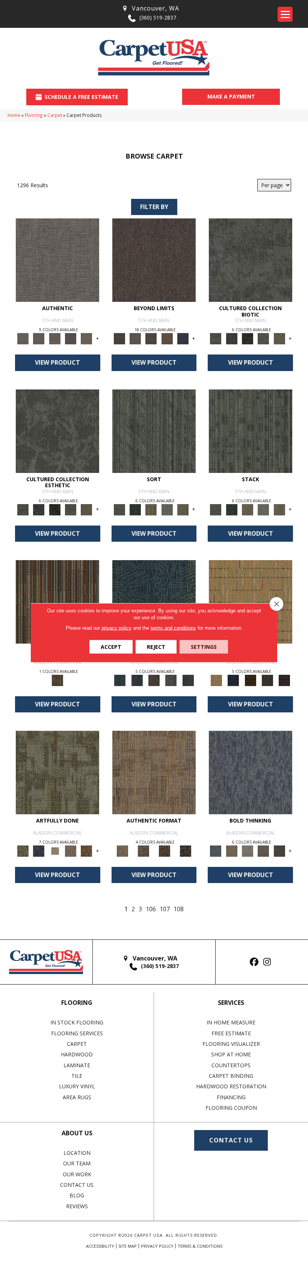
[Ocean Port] (137, 679)
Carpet (54, 115)
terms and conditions (173, 627)
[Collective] (247, 338)
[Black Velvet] (284, 679)
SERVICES (231, 1002)
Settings (204, 646)
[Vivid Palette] (86, 850)
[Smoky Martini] (267, 679)
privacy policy (116, 627)
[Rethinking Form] (164, 850)
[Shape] (250, 771)
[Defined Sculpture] (154, 771)
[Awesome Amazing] (70, 850)
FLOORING (76, 1002)
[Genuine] (55, 338)
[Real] (86, 338)
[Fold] (151, 509)
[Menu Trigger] (285, 14)
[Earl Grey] (171, 679)
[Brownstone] (153, 679)
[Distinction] (279, 338)
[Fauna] (167, 338)
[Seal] (279, 850)
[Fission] (263, 850)
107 (165, 909)
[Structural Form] (185, 850)
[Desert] (135, 338)
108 (179, 909)
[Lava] (247, 850)
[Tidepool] (154, 601)
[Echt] (38, 338)
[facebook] (254, 962)
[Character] (232, 338)
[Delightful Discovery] (57, 771)
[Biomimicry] (250, 259)
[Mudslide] (57, 601)
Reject (156, 646)
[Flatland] (183, 338)
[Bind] (154, 430)
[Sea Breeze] (233, 679)
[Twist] (183, 509)
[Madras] (250, 601)
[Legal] (70, 338)
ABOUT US (77, 1133)
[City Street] (188, 679)
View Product (57, 362)
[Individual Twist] (143, 850)
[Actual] (57, 259)
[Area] (154, 259)
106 (151, 909)
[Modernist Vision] (55, 850)
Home (14, 115)
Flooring (34, 115)
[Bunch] (135, 509)
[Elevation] (151, 338)
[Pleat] (167, 509)
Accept (111, 646)
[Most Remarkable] (38, 850)
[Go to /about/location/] (150, 8)
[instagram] (267, 962)
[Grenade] (232, 850)
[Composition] (263, 338)
